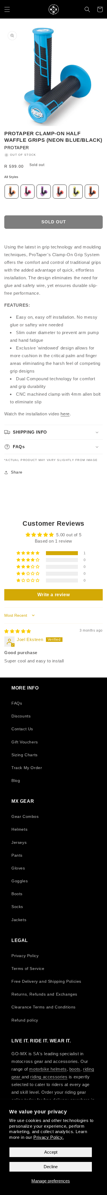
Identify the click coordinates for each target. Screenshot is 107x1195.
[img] (17, 631)
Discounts (21, 716)
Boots (17, 893)
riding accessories (48, 1076)
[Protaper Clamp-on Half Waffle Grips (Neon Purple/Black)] (43, 192)
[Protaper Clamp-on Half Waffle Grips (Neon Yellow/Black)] (75, 192)
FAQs (16, 703)
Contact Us (22, 729)
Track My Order (26, 767)
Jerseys (19, 842)
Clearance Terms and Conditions (43, 1007)
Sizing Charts (24, 755)
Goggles (19, 881)
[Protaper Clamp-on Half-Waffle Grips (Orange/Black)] (91, 192)
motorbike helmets (47, 1069)
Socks (17, 906)
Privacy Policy (25, 955)
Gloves (18, 868)
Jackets (18, 919)
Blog (15, 780)
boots (74, 1069)
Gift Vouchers (24, 742)
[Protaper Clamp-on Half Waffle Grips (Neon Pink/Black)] (27, 192)
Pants (17, 855)
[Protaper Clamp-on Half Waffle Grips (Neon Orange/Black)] (11, 192)
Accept (50, 1152)
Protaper (16, 147)
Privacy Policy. (48, 1137)
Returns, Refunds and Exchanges (44, 994)
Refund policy (24, 1020)
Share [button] (17, 472)
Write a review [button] (53, 594)
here (64, 413)
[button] (7, 9)
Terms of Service (28, 968)
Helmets (19, 829)
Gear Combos (25, 816)
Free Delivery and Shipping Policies (46, 981)
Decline (51, 1166)
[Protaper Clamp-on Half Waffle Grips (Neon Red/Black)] (60, 192)
